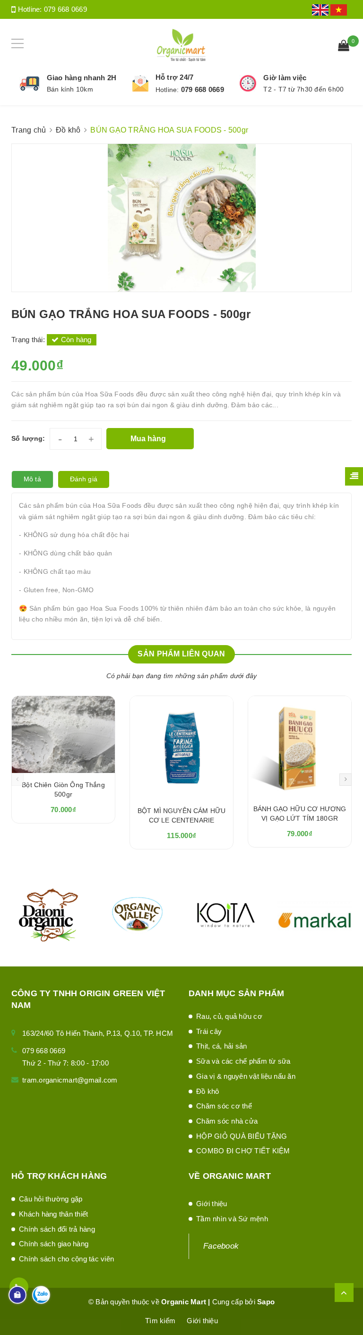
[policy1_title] (29, 83)
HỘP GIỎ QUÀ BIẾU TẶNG (241, 1136)
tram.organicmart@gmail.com (70, 1080)
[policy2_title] (140, 84)
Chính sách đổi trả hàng (57, 1229)
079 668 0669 (65, 9)
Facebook (221, 1246)
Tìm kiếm (160, 1321)
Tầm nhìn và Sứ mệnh (232, 1219)
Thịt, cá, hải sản (221, 1046)
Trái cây (209, 1031)
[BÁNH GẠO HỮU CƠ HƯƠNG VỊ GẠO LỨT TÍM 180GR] (299, 746)
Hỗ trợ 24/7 (175, 77)
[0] (343, 46)
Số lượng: (28, 438)
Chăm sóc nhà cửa (227, 1121)
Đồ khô (207, 1091)
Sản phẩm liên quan (181, 654)
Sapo (266, 1302)
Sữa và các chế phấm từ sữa (243, 1061)
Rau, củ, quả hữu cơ (229, 1016)
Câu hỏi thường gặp (51, 1199)
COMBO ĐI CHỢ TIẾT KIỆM (243, 1151)
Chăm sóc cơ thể (224, 1106)
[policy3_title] (248, 83)
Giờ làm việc (284, 78)
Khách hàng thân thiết (53, 1214)
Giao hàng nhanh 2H (82, 78)
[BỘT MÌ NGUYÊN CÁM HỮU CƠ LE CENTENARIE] (181, 747)
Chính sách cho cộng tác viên (66, 1259)
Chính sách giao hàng (53, 1244)
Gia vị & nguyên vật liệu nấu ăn (245, 1076)
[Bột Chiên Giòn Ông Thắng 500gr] (63, 734)
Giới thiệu (211, 1204)
